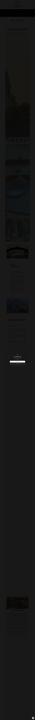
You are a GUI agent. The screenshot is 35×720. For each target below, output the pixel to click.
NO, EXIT (17, 363)
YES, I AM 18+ (17, 361)
